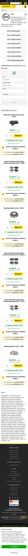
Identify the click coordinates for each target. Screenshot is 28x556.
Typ (4, 77)
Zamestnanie (14, 471)
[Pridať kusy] (9, 136)
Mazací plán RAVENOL (14, 458)
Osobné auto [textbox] (6, 79)
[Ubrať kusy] (5, 136)
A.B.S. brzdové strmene (14, 39)
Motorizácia (5, 94)
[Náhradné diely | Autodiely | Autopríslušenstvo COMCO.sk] (2, 10)
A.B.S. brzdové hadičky (14, 48)
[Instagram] (15, 498)
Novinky (14, 477)
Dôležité (14, 479)
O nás (14, 468)
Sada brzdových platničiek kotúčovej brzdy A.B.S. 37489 (14, 162)
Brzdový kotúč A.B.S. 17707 (14, 346)
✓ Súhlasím (14, 546)
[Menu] (14, 6)
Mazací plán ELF (14, 456)
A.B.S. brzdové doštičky (14, 56)
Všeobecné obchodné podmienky (14, 481)
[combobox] (16, 3)
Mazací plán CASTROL (14, 452)
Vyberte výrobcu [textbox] (7, 85)
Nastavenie (14, 552)
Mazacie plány (14, 447)
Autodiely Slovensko (14, 462)
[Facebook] (10, 498)
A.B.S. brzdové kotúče (13, 35)
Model (4, 88)
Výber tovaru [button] (6, 6)
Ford (20, 526)
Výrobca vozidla (6, 82)
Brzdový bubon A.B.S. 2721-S (14, 208)
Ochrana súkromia (14, 473)
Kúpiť (19, 136)
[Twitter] (13, 498)
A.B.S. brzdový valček (13, 43)
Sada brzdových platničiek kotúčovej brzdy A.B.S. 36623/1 (14, 254)
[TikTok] (18, 498)
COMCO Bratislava (14, 488)
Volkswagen (15, 526)
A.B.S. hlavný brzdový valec (15, 60)
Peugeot (23, 526)
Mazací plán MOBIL (14, 454)
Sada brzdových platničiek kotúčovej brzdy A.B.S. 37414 (14, 300)
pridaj (23, 517)
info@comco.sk (14, 494)
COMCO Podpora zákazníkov (14, 475)
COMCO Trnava (14, 489)
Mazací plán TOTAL (14, 450)
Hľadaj (14, 102)
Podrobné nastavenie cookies (17, 541)
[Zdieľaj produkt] (25, 14)
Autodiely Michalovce (14, 465)
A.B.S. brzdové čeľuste (14, 52)
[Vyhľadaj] (20, 3)
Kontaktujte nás (14, 485)
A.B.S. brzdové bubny (13, 31)
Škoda (10, 526)
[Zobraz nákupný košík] (25, 3)
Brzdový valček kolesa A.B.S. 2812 (14, 115)
